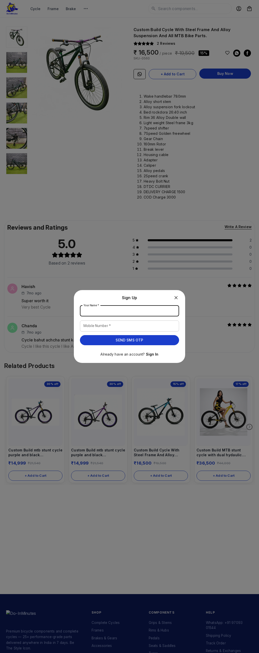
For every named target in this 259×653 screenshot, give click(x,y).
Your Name (91, 305)
